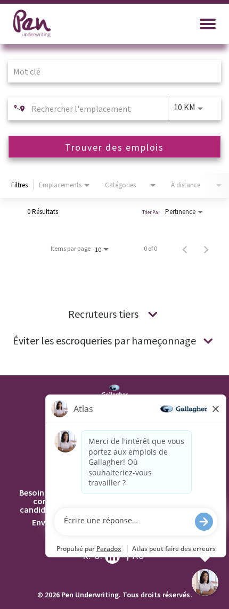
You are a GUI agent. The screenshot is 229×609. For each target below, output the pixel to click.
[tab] (114, 314)
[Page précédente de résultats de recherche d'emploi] (184, 248)
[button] (153, 314)
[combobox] (109, 71)
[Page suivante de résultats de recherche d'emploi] (206, 248)
